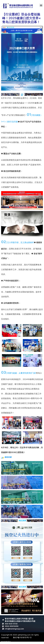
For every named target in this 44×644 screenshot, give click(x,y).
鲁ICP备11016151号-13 (22, 637)
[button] (41, 5)
